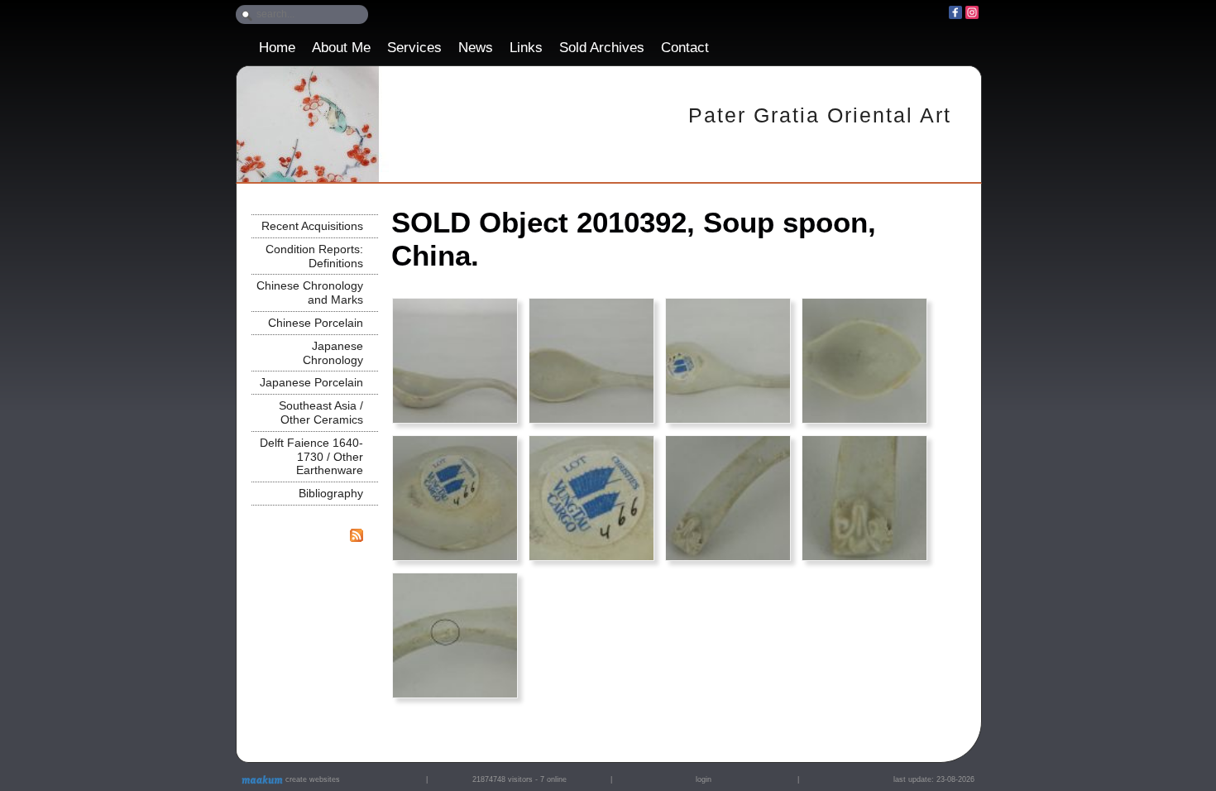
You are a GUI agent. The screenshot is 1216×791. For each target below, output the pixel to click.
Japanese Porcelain (311, 382)
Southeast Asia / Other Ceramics (321, 412)
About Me (341, 47)
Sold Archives (601, 47)
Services (414, 47)
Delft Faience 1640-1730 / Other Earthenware (311, 456)
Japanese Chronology (333, 353)
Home (277, 47)
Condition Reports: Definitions (314, 256)
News (475, 47)
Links (526, 47)
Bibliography (331, 493)
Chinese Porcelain (315, 322)
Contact (685, 47)
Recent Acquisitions (312, 226)
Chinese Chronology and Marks (309, 292)
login (703, 779)
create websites (311, 779)
